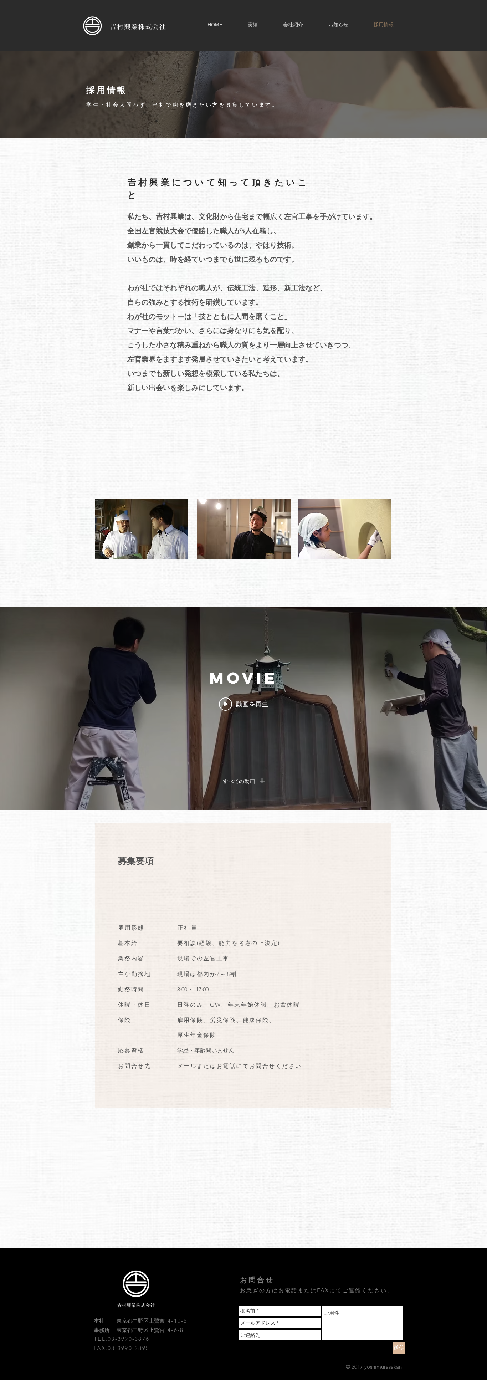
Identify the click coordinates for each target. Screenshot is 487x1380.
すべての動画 (239, 781)
